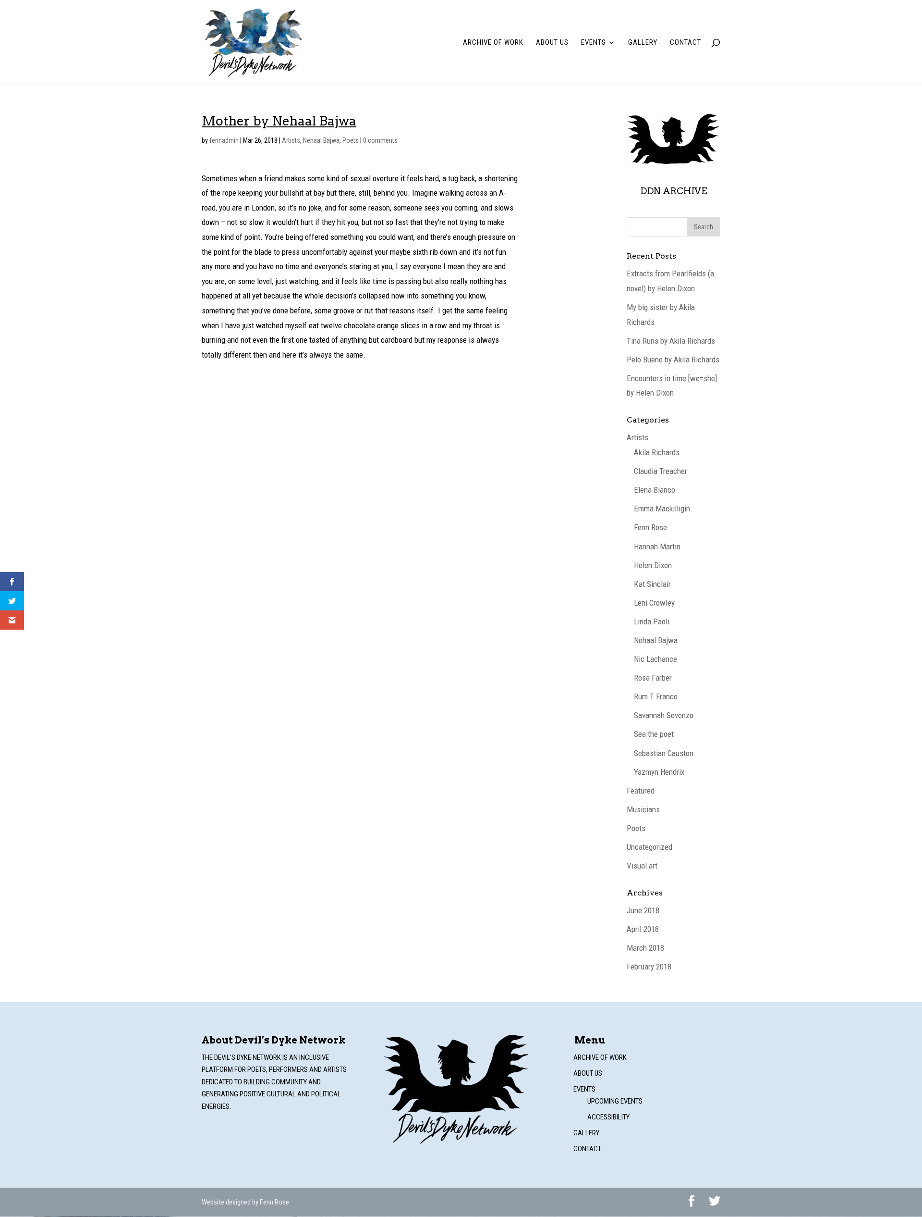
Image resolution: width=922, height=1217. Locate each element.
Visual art (642, 865)
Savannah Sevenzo (663, 715)
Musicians (643, 809)
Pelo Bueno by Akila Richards (673, 359)
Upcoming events (615, 1101)
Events (593, 43)
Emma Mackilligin (662, 508)
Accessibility (608, 1117)
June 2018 (643, 910)
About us (552, 43)
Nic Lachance (655, 659)
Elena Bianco (654, 490)
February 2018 (649, 966)
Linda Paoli (651, 621)
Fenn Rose (650, 527)
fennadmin (224, 140)
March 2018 (645, 948)
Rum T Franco (656, 696)
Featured (641, 790)
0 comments (380, 140)
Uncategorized (649, 847)
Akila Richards (656, 452)
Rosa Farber (653, 678)
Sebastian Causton (663, 753)
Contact (685, 43)
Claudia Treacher (660, 471)
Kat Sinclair (652, 584)
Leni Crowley (654, 603)
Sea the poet (654, 734)
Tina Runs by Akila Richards (671, 341)
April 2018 (643, 929)
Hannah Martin (657, 546)
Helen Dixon (653, 565)
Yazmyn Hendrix (659, 772)
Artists (291, 140)
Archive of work (493, 43)
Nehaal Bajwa (321, 140)
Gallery (642, 43)
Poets (350, 140)
